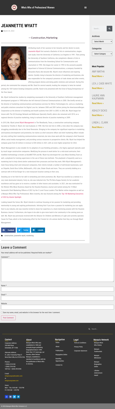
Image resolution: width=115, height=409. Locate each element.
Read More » (98, 76)
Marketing (51, 37)
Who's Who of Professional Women (37, 7)
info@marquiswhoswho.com (13, 376)
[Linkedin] (18, 396)
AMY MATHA (98, 71)
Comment (5, 257)
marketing (30, 236)
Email (3, 295)
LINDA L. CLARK (100, 122)
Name (4, 285)
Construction (38, 37)
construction (8, 236)
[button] (85, 7)
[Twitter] (14, 396)
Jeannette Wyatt (34, 51)
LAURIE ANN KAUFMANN (98, 97)
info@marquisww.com (12, 381)
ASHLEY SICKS (99, 110)
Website (4, 303)
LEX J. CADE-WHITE (102, 83)
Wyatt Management (27, 123)
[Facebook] (10, 396)
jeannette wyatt (19, 236)
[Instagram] (6, 396)
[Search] (109, 28)
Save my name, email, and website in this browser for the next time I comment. (31, 312)
